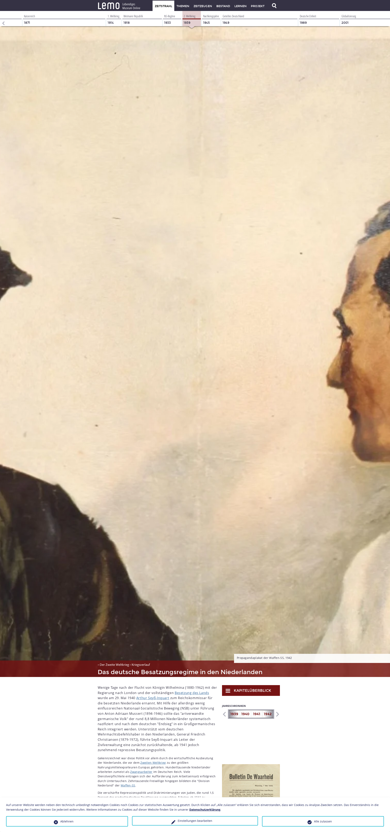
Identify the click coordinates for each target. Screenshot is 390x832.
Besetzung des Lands (192, 693)
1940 (245, 714)
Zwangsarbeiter (141, 772)
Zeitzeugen (203, 6)
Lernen (240, 6)
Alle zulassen (323, 821)
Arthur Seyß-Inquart (152, 698)
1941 (256, 714)
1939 (234, 714)
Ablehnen (67, 821)
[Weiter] (277, 714)
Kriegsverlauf (141, 665)
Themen (183, 6)
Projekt (257, 6)
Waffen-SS (128, 785)
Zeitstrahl (163, 6)
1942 (268, 714)
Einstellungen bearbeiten (195, 821)
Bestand (223, 6)
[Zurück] (3, 18)
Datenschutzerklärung (204, 809)
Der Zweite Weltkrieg (114, 665)
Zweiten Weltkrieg (153, 763)
